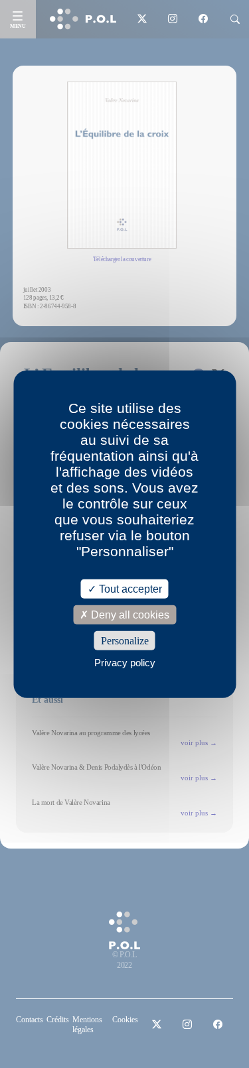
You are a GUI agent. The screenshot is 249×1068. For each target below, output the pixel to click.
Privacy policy (124, 662)
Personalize (125, 640)
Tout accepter (129, 588)
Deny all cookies (128, 614)
